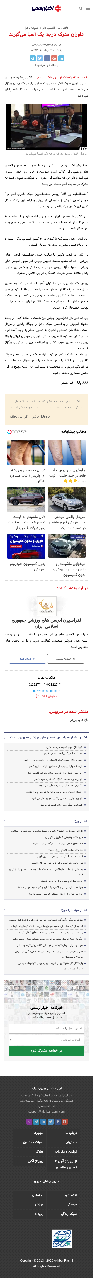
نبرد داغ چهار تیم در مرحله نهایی (64, 747)
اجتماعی (37, 1195)
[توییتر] (51, 1122)
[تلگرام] (36, 1122)
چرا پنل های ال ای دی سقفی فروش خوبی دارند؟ (56, 894)
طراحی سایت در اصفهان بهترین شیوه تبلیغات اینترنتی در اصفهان (47, 831)
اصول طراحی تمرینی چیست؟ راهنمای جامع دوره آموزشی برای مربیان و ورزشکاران (49, 954)
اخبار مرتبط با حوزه (74, 910)
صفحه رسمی (64, 659)
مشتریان (71, 1142)
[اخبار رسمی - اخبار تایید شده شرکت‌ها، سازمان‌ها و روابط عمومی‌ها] (46, 8)
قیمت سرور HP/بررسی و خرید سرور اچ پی (59, 856)
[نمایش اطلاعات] (46, 696)
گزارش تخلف (19, 417)
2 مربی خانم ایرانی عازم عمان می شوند (60, 785)
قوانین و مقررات (66, 1152)
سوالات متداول (33, 1142)
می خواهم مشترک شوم (46, 1051)
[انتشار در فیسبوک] (47, 58)
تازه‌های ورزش (79, 720)
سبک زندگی (69, 1214)
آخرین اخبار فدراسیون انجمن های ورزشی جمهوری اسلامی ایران (46, 737)
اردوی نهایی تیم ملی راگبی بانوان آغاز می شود (57, 798)
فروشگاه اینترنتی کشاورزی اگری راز (64, 837)
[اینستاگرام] (29, 1122)
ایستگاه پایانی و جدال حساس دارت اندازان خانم (55, 766)
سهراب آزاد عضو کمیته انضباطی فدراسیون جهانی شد (53, 760)
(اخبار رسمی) (43, 77)
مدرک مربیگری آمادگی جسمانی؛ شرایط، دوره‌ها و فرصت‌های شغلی (46, 920)
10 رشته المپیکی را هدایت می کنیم (63, 753)
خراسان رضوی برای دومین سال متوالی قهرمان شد (55, 773)
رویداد (39, 1214)
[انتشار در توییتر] (40, 58)
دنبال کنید (26, 659)
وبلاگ (39, 1152)
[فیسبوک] (58, 1122)
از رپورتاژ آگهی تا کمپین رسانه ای (66, 1164)
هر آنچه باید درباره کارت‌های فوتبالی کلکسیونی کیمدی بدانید (49, 945)
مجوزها (38, 1133)
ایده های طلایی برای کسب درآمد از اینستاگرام (58, 844)
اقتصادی (71, 1195)
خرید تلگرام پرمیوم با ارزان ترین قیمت (62, 881)
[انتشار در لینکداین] (61, 58)
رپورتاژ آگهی (35, 1161)
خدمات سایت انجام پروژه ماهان (65, 850)
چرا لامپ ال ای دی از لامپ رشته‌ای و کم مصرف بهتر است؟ (50, 887)
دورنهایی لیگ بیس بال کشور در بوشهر (61, 805)
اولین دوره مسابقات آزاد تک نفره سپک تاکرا (58, 779)
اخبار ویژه (80, 821)
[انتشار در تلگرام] (33, 58)
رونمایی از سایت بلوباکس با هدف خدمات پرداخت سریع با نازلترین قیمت (46, 872)
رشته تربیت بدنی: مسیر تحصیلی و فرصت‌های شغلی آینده (51, 932)
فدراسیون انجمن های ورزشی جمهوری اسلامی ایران (46, 623)
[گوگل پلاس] (65, 1122)
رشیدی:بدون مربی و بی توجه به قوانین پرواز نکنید (54, 792)
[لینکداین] (43, 1122)
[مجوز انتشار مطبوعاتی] (62, 1239)
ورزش (39, 1204)
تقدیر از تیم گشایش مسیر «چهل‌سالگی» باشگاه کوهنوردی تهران (47, 926)
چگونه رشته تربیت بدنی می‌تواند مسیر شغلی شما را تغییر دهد (48, 939)
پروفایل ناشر (40, 417)
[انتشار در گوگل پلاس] (54, 58)
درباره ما (71, 1133)
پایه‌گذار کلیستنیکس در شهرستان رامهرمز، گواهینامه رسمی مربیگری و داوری (50, 966)
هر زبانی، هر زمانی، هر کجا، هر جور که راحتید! (57, 863)
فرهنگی (72, 1204)
